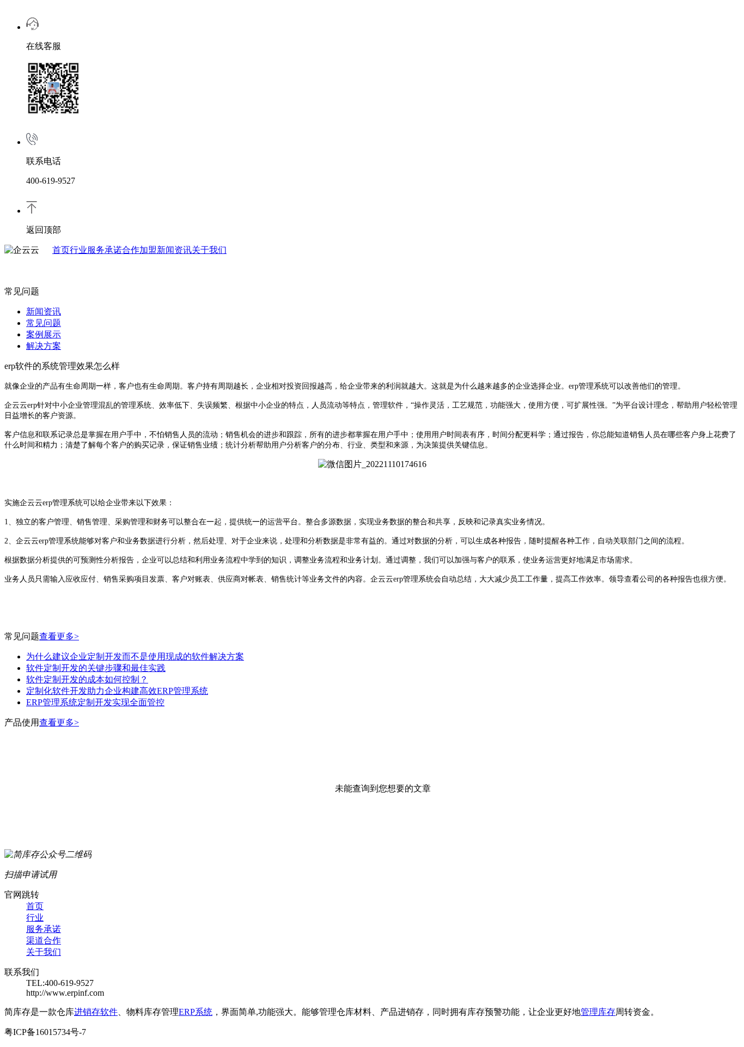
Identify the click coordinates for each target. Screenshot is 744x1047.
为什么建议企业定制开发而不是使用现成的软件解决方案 (135, 656)
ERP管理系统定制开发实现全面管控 (95, 702)
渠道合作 (43, 940)
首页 (61, 250)
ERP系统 (195, 1011)
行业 (78, 250)
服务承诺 (104, 250)
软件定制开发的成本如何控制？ (87, 679)
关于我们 (209, 250)
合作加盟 (139, 250)
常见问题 (43, 323)
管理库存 (598, 1011)
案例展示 (43, 334)
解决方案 (43, 345)
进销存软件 (96, 1011)
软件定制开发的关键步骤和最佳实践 (96, 668)
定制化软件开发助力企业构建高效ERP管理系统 (117, 690)
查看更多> (59, 636)
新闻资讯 (174, 250)
